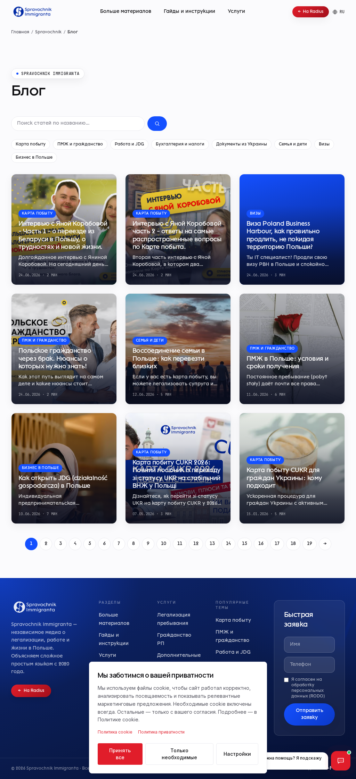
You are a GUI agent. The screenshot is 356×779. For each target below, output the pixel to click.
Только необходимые (179, 753)
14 (228, 543)
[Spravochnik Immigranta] (31, 12)
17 (277, 543)
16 (261, 543)
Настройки (237, 754)
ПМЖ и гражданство (80, 144)
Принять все (120, 753)
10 (163, 543)
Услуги (236, 11)
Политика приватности (161, 732)
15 (244, 543)
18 (293, 543)
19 (309, 543)
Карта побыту (31, 144)
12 (196, 543)
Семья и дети (293, 144)
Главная (20, 32)
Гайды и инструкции (189, 11)
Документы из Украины (241, 144)
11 (179, 543)
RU (342, 12)
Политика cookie (115, 732)
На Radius (310, 12)
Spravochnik (48, 32)
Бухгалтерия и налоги (180, 144)
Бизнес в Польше (34, 158)
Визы (324, 144)
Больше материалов (125, 11)
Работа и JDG (129, 144)
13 (212, 543)
